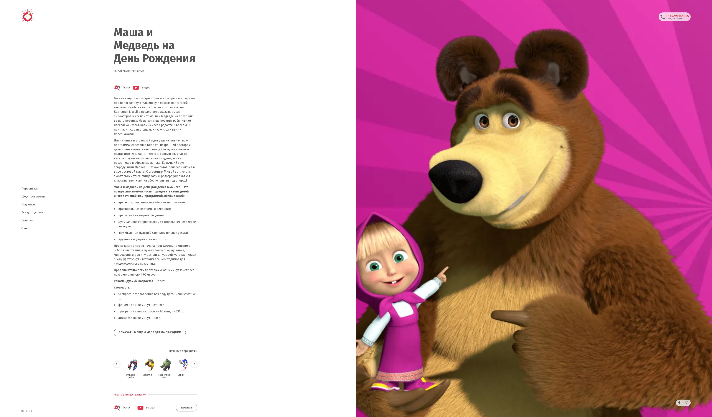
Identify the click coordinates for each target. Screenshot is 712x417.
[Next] (194, 364)
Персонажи (29, 188)
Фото (126, 87)
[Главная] (27, 15)
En (30, 411)
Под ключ (28, 204)
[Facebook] (679, 402)
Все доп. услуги (32, 212)
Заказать (186, 407)
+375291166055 (677, 16)
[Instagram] (686, 402)
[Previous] (117, 364)
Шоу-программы (33, 196)
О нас (25, 228)
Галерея (27, 220)
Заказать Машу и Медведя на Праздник (150, 332)
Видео (146, 87)
